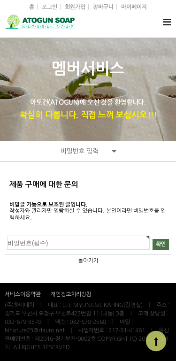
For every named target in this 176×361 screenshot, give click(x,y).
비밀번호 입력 (79, 151)
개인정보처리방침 (71, 294)
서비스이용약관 (23, 294)
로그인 (49, 7)
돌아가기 (88, 260)
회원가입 (75, 7)
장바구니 (103, 7)
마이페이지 (134, 7)
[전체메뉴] (166, 22)
